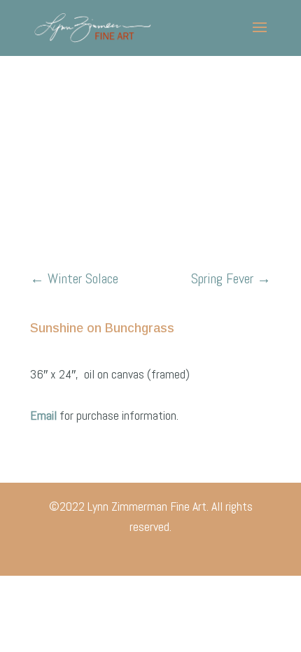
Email (44, 415)
